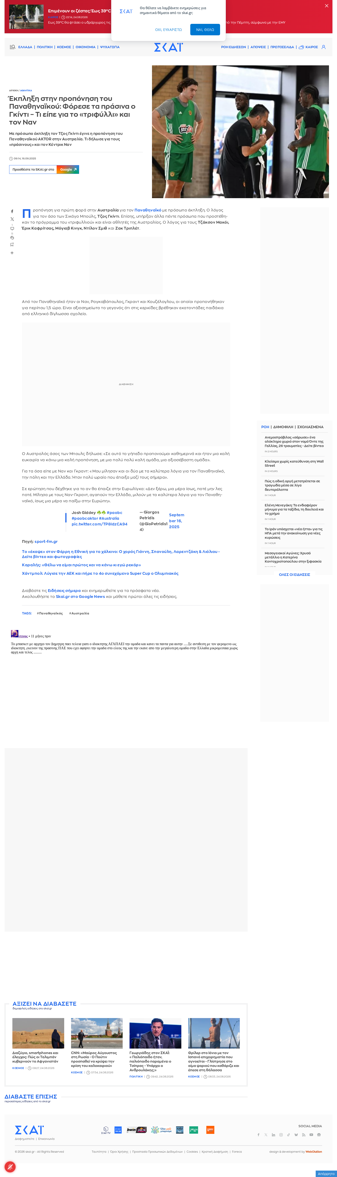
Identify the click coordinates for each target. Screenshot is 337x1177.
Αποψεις (258, 47)
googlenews (319, 1135)
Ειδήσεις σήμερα (64, 591)
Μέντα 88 (193, 1130)
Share (12, 253)
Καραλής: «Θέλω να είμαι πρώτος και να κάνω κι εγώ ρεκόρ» (81, 565)
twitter (12, 219)
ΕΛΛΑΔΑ (25, 47)
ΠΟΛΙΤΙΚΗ (44, 47)
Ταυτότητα (99, 1151)
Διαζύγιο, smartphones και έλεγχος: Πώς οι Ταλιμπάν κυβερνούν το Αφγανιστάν (35, 1057)
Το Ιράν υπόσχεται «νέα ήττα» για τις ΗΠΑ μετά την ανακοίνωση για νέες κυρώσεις (294, 533)
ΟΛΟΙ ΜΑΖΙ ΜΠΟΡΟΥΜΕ (157, 1132)
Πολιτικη (136, 1076)
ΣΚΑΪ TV (106, 1130)
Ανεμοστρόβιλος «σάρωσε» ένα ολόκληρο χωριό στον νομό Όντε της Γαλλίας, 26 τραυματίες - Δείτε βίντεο (294, 441)
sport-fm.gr (46, 542)
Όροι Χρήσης (119, 1151)
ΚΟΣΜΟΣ (64, 47)
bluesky (296, 1135)
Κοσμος (18, 1068)
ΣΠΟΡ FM (136, 1130)
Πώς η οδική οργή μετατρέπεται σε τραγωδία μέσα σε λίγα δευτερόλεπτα (292, 485)
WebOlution (314, 1151)
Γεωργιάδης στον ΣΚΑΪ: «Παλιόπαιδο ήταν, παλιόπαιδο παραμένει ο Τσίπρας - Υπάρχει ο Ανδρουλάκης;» (150, 1061)
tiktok (288, 1135)
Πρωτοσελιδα (282, 47)
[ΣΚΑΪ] (168, 47)
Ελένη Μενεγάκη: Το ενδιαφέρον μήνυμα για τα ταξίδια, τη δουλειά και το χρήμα (294, 509)
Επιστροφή (325, 1161)
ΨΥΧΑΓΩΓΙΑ (110, 47)
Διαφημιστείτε (24, 1139)
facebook (12, 211)
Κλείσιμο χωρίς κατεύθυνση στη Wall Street (294, 463)
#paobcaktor (85, 518)
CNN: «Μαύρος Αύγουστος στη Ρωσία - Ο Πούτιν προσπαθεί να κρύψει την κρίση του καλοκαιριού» (94, 1059)
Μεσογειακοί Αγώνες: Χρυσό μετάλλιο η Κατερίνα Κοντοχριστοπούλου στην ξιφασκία (293, 557)
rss (304, 1135)
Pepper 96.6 (179, 1130)
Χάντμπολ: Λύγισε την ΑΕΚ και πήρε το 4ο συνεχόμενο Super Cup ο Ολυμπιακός (100, 573)
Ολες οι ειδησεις (294, 575)
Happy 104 (210, 1130)
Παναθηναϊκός (51, 613)
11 (12, 234)
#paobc (114, 513)
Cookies (192, 1151)
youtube (311, 1135)
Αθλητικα (26, 90)
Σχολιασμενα (310, 427)
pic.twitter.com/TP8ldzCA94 (100, 524)
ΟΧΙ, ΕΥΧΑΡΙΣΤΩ (168, 29)
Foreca (237, 1151)
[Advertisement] (126, 967)
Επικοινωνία (46, 1139)
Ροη (265, 427)
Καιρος (53, 17)
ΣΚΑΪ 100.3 (118, 1130)
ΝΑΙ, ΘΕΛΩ (205, 29)
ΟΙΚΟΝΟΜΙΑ (86, 47)
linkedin (273, 1135)
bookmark (12, 244)
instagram (281, 1135)
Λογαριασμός (323, 47)
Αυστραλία (80, 613)
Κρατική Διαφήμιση (215, 1151)
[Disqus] (126, 685)
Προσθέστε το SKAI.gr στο (42, 169)
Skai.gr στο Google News (80, 597)
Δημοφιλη (283, 427)
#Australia (109, 518)
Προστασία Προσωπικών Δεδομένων (157, 1151)
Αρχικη (14, 90)
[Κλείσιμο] (326, 6)
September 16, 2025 (176, 521)
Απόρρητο (326, 1173)
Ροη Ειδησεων (233, 47)
